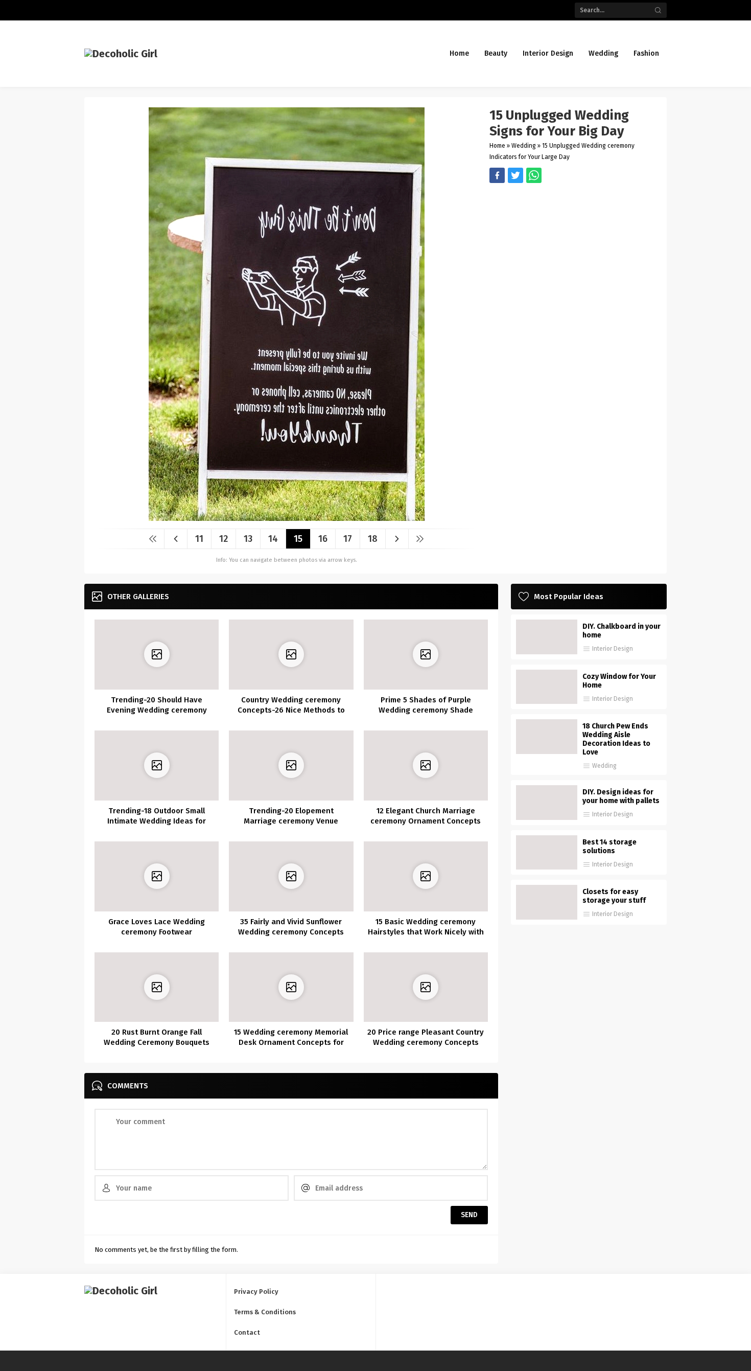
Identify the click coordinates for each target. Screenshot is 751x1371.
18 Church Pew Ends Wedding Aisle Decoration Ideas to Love (616, 739)
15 (298, 538)
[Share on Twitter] (534, 175)
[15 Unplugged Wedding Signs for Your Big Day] (287, 517)
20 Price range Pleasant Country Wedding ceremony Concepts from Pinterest (425, 1042)
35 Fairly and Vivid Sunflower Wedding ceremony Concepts (291, 926)
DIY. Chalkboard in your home (621, 630)
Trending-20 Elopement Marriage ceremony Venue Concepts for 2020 (291, 821)
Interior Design (612, 648)
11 (199, 538)
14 (273, 538)
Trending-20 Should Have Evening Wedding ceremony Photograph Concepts (157, 710)
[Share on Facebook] (497, 175)
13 (248, 538)
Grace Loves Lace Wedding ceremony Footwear (156, 926)
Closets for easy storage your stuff (614, 896)
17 (347, 538)
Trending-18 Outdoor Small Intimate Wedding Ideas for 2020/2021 (156, 821)
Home (497, 145)
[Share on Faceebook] (515, 175)
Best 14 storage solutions (609, 846)
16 (322, 538)
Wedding (523, 145)
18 (373, 538)
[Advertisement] (572, 254)
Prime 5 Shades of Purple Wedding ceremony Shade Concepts (426, 710)
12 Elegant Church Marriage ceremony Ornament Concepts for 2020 (425, 821)
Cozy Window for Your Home (619, 681)
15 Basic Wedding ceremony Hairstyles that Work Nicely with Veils (426, 932)
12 (223, 538)
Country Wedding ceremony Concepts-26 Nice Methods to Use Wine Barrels (291, 710)
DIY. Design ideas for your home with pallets (621, 796)
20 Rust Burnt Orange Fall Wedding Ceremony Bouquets (156, 1037)
